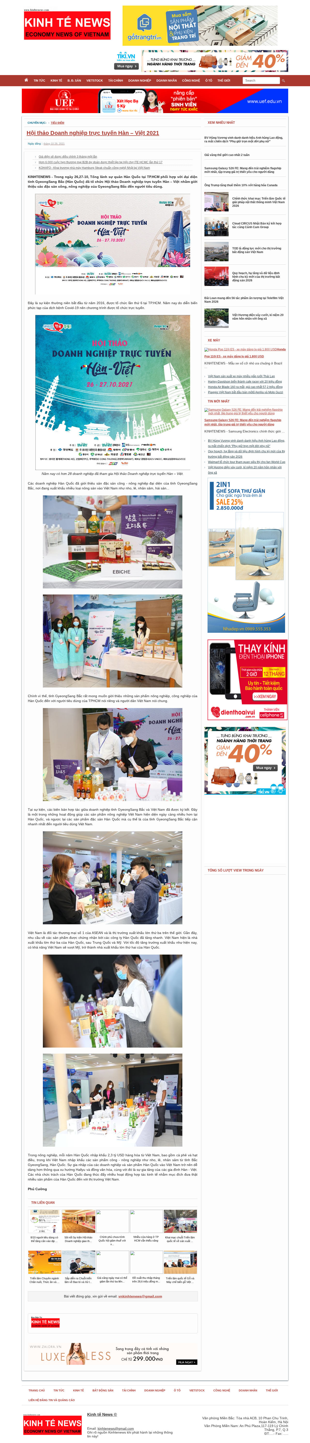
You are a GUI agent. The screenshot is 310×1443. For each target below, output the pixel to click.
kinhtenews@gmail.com (116, 1428)
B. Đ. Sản (74, 80)
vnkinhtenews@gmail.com (140, 1296)
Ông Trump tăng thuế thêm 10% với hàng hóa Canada (241, 185)
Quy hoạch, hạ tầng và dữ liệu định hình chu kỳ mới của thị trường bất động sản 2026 (256, 276)
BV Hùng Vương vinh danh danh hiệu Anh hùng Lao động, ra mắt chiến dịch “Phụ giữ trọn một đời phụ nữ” (243, 139)
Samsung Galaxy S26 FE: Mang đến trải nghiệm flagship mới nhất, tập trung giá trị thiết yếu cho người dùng (242, 170)
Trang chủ (37, 1390)
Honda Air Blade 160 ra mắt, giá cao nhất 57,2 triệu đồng (245, 387)
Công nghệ (191, 80)
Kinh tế (56, 80)
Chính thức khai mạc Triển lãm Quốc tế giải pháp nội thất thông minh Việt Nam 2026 (259, 202)
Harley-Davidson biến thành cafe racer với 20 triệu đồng (245, 381)
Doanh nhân (166, 80)
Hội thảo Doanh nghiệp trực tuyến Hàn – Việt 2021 (93, 133)
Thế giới (223, 80)
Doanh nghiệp (139, 80)
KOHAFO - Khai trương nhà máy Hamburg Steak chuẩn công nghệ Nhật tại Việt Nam (94, 168)
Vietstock (94, 80)
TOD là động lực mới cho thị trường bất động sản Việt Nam (256, 250)
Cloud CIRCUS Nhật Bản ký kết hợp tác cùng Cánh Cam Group (256, 225)
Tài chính (115, 80)
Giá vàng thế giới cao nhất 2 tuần (226, 155)
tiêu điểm (57, 122)
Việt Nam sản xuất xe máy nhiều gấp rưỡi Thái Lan (241, 376)
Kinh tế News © (102, 1414)
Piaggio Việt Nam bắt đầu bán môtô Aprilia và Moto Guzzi (245, 392)
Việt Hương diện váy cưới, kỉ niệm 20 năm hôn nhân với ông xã (258, 316)
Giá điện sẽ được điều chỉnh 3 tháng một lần (68, 156)
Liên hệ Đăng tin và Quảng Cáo (52, 1400)
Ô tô (208, 80)
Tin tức (39, 80)
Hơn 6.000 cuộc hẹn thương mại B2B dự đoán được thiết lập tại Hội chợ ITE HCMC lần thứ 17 (101, 162)
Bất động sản (103, 1390)
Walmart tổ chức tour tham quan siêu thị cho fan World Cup (246, 462)
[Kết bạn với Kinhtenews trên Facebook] (45, 1327)
